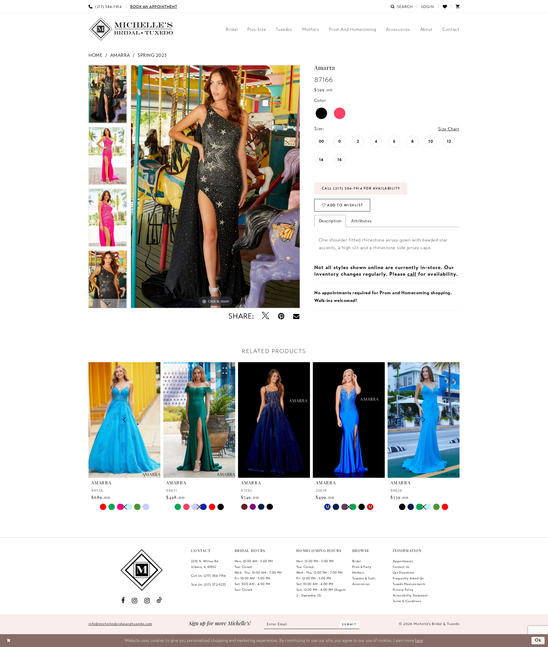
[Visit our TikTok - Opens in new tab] (159, 600)
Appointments (403, 561)
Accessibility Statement (410, 595)
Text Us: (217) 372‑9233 (208, 584)
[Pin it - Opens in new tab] (281, 316)
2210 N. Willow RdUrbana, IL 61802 (204, 564)
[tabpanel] (107, 96)
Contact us (401, 567)
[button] (428, 6)
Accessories (361, 584)
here (419, 640)
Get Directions (403, 573)
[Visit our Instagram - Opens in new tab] (134, 600)
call (411, 274)
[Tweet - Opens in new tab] (265, 316)
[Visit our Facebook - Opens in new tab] (123, 600)
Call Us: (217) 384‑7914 (208, 576)
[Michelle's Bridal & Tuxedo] (131, 29)
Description (330, 220)
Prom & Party (361, 567)
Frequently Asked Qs (408, 578)
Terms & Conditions (407, 601)
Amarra (120, 55)
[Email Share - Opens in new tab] (296, 316)
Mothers (358, 573)
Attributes (361, 220)
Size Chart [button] (448, 129)
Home (95, 55)
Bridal (356, 561)
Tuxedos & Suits (363, 578)
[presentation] (199, 419)
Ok (538, 640)
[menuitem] (105, 6)
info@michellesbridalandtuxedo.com (120, 624)
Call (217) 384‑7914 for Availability (361, 188)
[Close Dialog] (8, 641)
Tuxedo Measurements (409, 584)
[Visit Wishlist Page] (444, 6)
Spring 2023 (152, 55)
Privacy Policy (403, 590)
